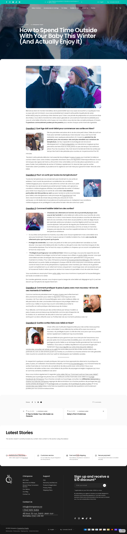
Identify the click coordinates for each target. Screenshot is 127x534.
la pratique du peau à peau (81, 384)
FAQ (44, 480)
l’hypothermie (67, 195)
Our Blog (25, 492)
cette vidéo (56, 273)
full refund (25, 457)
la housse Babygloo (76, 364)
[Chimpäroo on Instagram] (10, 2)
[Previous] (45, 2)
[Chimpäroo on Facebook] (6, 2)
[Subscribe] (104, 485)
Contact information (34, 531)
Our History (26, 489)
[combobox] (101, 2)
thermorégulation (68, 144)
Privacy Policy (47, 488)
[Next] (81, 2)
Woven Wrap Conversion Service (30, 486)
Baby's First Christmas (76, 414)
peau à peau (76, 157)
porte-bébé (83, 255)
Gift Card (25, 480)
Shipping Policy (47, 490)
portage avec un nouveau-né (59, 384)
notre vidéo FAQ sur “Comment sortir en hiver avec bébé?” (77, 374)
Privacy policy (16, 531)
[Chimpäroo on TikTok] (16, 2)
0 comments (97, 402)
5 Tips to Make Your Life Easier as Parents (39, 415)
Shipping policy (24, 531)
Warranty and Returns (50, 483)
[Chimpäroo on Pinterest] (19, 2)
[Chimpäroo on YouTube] (13, 2)
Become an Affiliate (29, 483)
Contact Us (26, 494)
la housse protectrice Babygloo (78, 260)
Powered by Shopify (23, 528)
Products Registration (50, 485)
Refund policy (9, 531)
